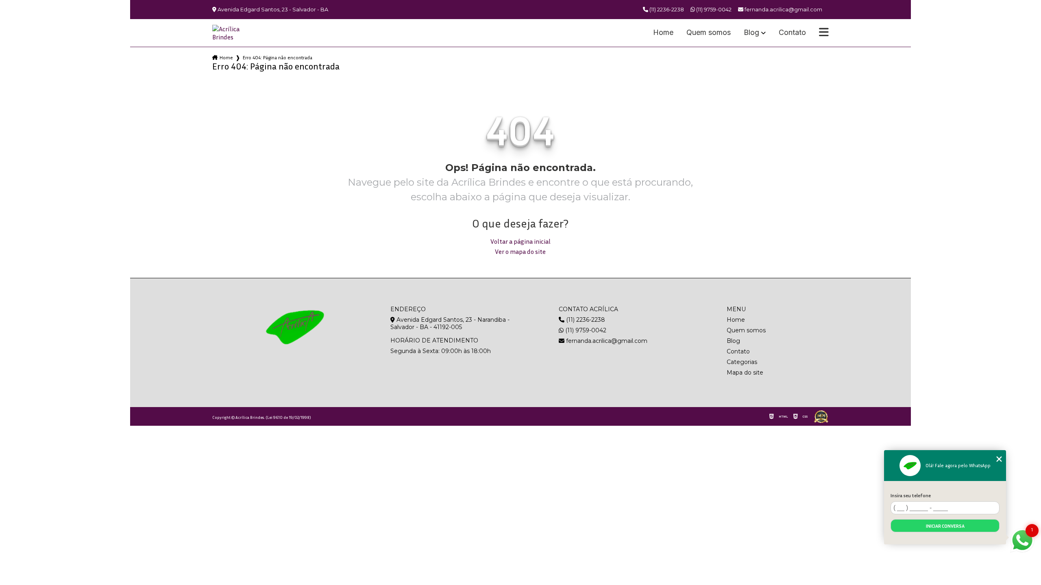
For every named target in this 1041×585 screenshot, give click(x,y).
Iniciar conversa (945, 526)
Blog (751, 33)
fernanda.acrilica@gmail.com (605, 340)
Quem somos (708, 33)
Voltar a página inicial (520, 241)
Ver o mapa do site (520, 251)
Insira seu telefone (911, 495)
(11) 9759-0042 (713, 9)
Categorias (742, 362)
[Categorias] (824, 33)
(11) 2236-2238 (666, 9)
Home (663, 33)
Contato (792, 33)
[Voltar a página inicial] (231, 33)
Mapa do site (745, 372)
